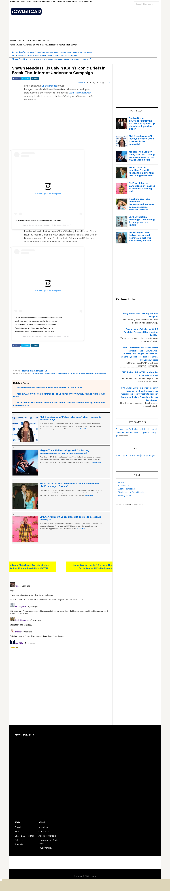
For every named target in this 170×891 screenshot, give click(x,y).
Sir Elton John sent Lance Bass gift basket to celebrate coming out (142, 187)
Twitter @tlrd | (123, 455)
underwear (85, 92)
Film (17, 831)
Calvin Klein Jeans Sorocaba (49, 336)
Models (76, 373)
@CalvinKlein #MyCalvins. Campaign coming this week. (38, 220)
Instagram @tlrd (149, 455)
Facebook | (135, 455)
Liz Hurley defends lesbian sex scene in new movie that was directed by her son (140, 236)
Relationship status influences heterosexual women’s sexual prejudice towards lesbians (141, 204)
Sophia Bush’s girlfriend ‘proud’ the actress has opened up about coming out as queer (52, 52)
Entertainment (27, 371)
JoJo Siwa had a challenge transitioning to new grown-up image (142, 220)
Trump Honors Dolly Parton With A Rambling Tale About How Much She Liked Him (141, 332)
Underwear (100, 373)
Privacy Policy (124, 495)
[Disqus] (60, 614)
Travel (18, 827)
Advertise (122, 482)
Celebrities (49, 373)
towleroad (41, 371)
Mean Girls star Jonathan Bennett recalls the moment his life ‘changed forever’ (141, 171)
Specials (19, 844)
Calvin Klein (74, 92)
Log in (93, 876)
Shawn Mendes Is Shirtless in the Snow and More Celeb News (49, 387)
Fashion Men (61, 373)
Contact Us (123, 485)
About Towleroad (126, 489)
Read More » (84, 429)
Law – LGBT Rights (24, 836)
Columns (19, 840)
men (70, 373)
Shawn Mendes (49, 86)
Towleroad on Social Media (131, 492)
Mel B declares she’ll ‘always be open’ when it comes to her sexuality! (44, 55)
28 (108, 82)
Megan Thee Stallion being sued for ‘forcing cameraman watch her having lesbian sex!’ (51, 59)
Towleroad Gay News (86, 11)
